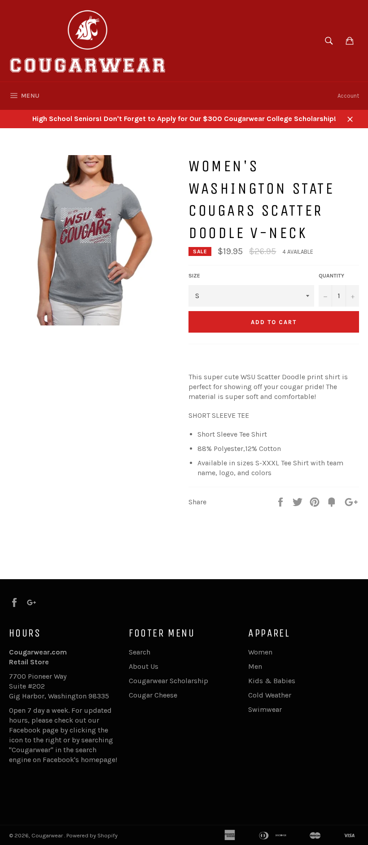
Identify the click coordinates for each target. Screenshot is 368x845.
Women (260, 652)
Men (255, 666)
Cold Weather (269, 695)
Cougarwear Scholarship (168, 680)
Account (348, 95)
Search (139, 652)
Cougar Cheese (153, 695)
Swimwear (265, 709)
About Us (143, 666)
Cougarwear (47, 835)
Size (194, 276)
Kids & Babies (271, 680)
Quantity (331, 276)
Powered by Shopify (92, 835)
